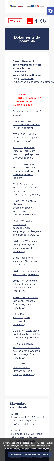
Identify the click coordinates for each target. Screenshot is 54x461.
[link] (50, 11)
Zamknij (16, 454)
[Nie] (50, 449)
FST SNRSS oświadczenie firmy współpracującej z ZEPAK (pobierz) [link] (27, 138)
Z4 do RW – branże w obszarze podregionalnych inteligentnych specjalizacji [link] (24, 208)
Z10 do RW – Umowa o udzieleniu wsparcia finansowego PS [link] (25, 301)
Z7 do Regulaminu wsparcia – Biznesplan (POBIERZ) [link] (25, 261)
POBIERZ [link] (32, 214)
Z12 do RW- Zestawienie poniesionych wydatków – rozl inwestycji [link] (27, 334)
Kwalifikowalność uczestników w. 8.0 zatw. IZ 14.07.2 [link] (26, 124)
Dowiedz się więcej (37, 454)
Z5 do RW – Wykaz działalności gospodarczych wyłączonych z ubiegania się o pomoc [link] (27, 228)
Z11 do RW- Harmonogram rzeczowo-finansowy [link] (24, 317)
